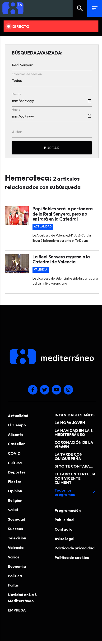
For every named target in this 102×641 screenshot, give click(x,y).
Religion (15, 500)
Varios (13, 557)
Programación (68, 510)
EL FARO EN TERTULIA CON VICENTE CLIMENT (75, 478)
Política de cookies (72, 557)
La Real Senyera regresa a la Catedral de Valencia (61, 259)
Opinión (15, 490)
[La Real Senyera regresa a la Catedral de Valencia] (17, 263)
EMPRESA (17, 610)
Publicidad (64, 519)
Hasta (16, 109)
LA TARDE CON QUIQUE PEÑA (69, 456)
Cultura (15, 462)
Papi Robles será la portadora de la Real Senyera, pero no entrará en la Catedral (62, 213)
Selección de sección (27, 74)
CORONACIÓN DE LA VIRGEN (74, 444)
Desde (16, 94)
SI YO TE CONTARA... (74, 466)
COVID (14, 453)
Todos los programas (75, 492)
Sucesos (15, 528)
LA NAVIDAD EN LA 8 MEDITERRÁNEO (74, 432)
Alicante (15, 434)
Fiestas (15, 481)
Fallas (13, 585)
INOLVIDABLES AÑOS (75, 415)
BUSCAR (52, 147)
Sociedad (16, 519)
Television (17, 538)
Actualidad (43, 226)
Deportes (17, 472)
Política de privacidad (74, 548)
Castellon (16, 443)
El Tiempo (17, 425)
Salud (13, 510)
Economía (17, 566)
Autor (17, 131)
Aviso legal (64, 538)
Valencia (40, 269)
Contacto (63, 529)
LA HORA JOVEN (70, 422)
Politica (15, 575)
